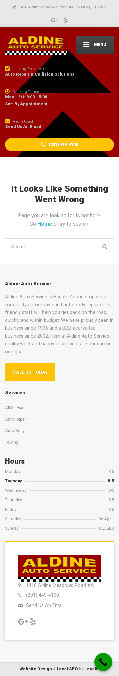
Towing (11, 442)
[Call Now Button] (103, 662)
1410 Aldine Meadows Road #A (60, 585)
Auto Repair (16, 419)
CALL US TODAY (30, 372)
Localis (91, 668)
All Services (16, 407)
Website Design (36, 668)
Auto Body (15, 430)
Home (45, 224)
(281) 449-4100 (63, 144)
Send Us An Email (45, 605)
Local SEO (67, 668)
